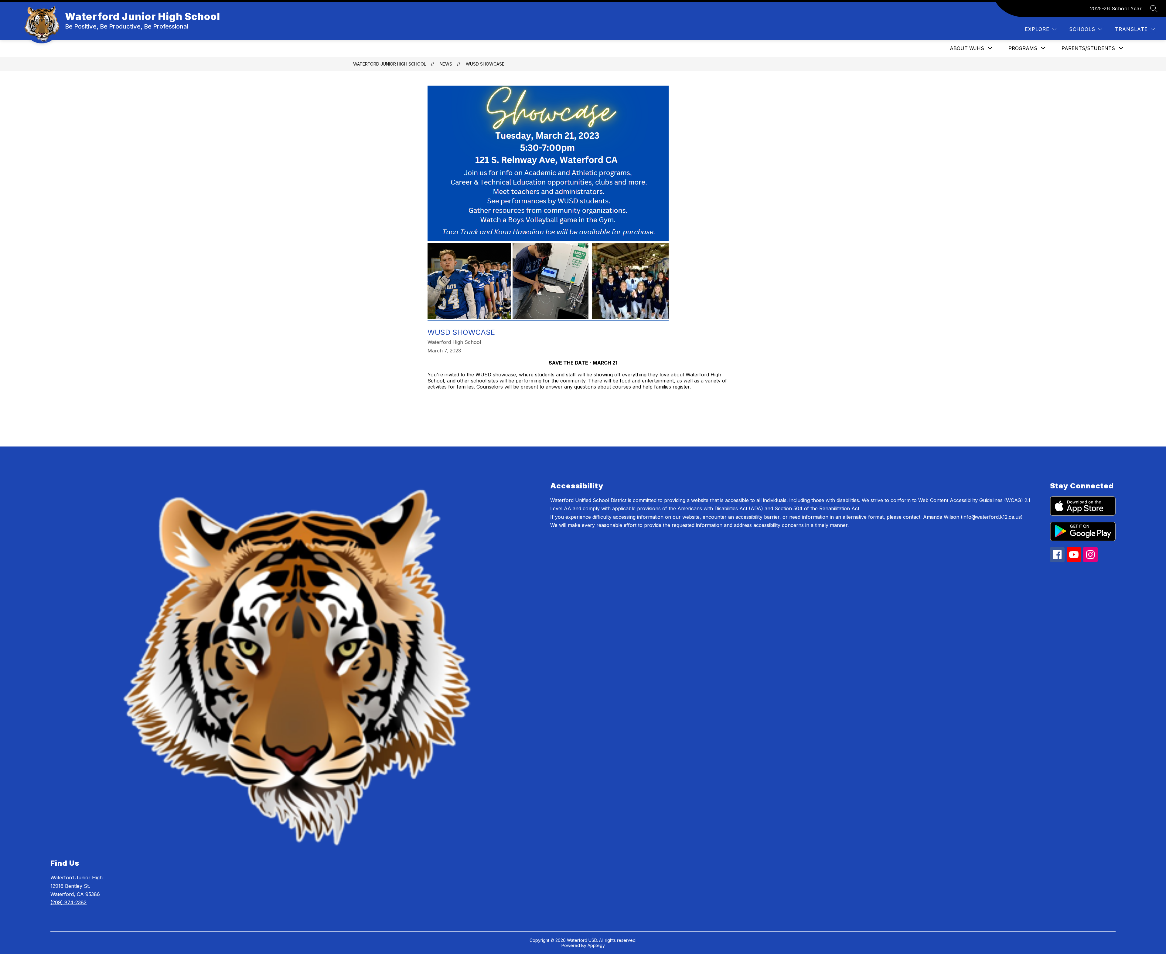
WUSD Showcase (485, 63)
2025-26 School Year (1116, 8)
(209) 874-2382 (68, 902)
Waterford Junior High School (389, 63)
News (446, 63)
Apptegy (596, 945)
